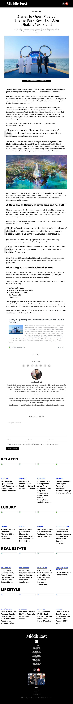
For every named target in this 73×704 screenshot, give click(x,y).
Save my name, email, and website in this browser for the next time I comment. (33, 444)
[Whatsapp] (40, 365)
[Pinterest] (32, 365)
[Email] (49, 365)
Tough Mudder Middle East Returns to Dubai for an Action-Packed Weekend (45, 616)
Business (36, 11)
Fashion (66, 526)
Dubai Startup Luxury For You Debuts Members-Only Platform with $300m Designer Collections (64, 536)
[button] (70, 4)
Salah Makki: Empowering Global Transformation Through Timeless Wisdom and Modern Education (36, 402)
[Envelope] (66, 3)
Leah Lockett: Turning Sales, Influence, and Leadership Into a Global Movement (36, 398)
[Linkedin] (36, 365)
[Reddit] (45, 365)
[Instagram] (63, 3)
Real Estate (6, 568)
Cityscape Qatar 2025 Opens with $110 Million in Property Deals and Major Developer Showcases (44, 577)
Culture (59, 609)
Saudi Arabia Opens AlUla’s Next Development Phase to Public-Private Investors (36, 405)
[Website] (38, 394)
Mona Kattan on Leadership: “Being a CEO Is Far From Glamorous (8, 534)
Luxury (4, 526)
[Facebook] (23, 365)
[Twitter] (28, 365)
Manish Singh (33, 80)
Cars (3, 609)
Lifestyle (59, 568)
